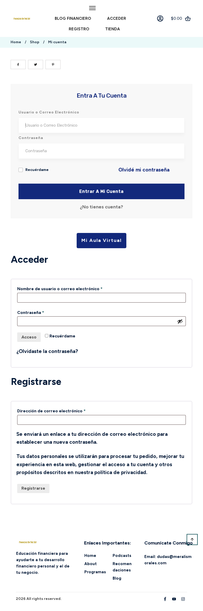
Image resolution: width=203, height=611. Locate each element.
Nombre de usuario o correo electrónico (71, 288)
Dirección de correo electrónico (63, 410)
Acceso (28, 337)
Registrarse (33, 488)
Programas (95, 572)
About (90, 563)
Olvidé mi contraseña (143, 170)
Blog (117, 578)
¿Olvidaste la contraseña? (47, 351)
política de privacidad (120, 472)
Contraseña (42, 312)
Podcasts (122, 555)
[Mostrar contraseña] (180, 321)
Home (90, 555)
